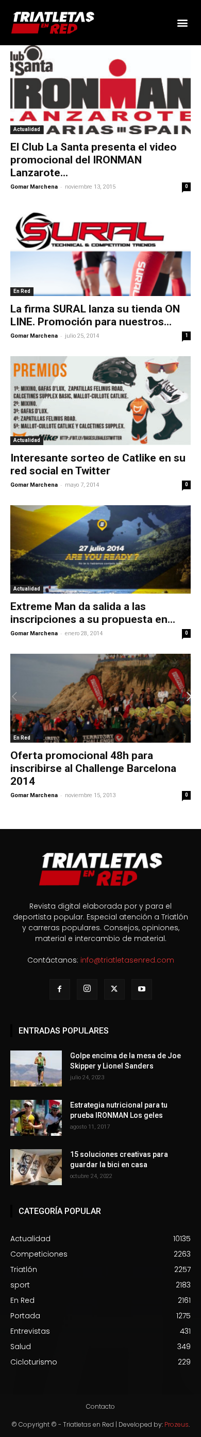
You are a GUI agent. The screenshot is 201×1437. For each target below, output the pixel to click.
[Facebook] (59, 989)
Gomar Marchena (34, 186)
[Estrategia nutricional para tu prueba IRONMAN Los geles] (36, 1118)
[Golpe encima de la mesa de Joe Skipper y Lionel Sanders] (36, 1068)
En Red (21, 291)
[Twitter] (114, 989)
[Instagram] (87, 989)
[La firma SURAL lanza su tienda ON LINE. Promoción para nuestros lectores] (100, 251)
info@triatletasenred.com (127, 960)
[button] (182, 22)
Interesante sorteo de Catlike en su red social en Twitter (98, 464)
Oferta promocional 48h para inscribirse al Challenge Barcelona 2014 (93, 768)
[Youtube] (141, 989)
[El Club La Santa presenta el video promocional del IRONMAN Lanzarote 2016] (100, 89)
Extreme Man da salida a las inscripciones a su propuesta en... (92, 612)
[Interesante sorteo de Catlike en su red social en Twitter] (100, 400)
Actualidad (26, 129)
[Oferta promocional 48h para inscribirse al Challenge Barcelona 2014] (100, 698)
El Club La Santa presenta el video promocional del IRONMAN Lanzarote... (93, 160)
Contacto (100, 1406)
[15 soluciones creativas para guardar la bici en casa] (36, 1167)
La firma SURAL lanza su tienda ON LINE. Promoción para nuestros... (95, 315)
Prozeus (176, 1424)
